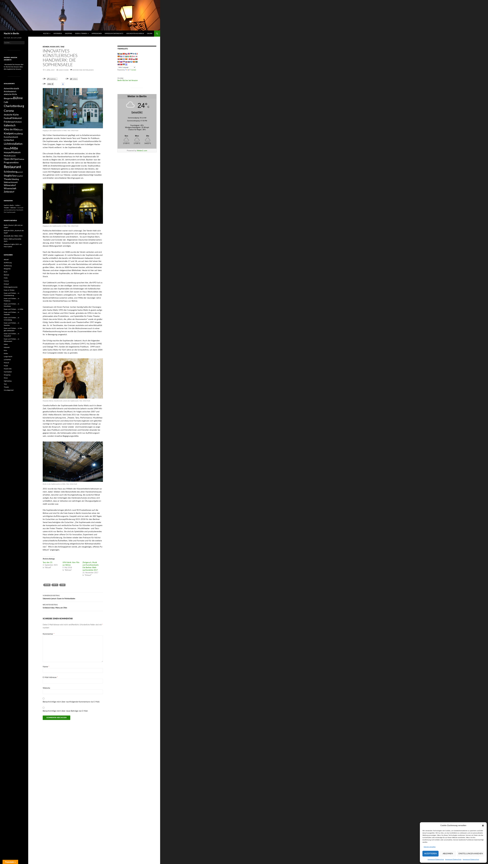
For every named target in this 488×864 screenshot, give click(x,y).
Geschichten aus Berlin (135, 33)
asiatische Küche (10, 94)
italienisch (10, 125)
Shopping (68, 33)
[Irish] (129, 56)
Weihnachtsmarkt (11, 182)
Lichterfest (9, 140)
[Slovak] (126, 62)
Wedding (15, 179)
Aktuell (6, 259)
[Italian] (131, 56)
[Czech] (126, 54)
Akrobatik (14, 89)
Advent (7, 89)
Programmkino (11, 162)
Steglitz (8, 175)
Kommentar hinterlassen (83, 70)
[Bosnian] (118, 54)
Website (46, 688)
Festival (7, 118)
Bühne (47, 585)
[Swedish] (136, 62)
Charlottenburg (14, 106)
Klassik (20, 130)
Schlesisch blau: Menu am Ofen (55, 606)
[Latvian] (118, 59)
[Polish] (134, 59)
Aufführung (8, 262)
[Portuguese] (136, 59)
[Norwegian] (131, 59)
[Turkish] (121, 64)
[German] (118, 56)
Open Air (8, 159)
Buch (5, 272)
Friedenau (9, 122)
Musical (7, 156)
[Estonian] (131, 54)
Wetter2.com (142, 151)
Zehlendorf (9, 192)
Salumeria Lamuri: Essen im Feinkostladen (59, 597)
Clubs (6, 278)
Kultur (46, 33)
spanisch (20, 172)
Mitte (55, 585)
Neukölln (13, 156)
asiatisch (13, 92)
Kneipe (8, 133)
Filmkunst (16, 118)
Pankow (21, 159)
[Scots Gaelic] (131, 62)
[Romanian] (118, 62)
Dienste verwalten (430, 847)
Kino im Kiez (11, 129)
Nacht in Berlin (11, 33)
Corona (9, 110)
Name (46, 667)
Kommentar (49, 634)
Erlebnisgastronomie (10, 287)
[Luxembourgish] (124, 59)
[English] (129, 54)
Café (6, 102)
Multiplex (7, 153)
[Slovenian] (129, 62)
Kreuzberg (17, 134)
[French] (136, 54)
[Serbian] (124, 62)
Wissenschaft (10, 189)
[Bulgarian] (121, 54)
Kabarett (7, 347)
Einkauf (6, 284)
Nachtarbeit (8, 372)
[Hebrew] (124, 56)
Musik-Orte (55, 47)
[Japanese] (134, 56)
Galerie (149, 33)
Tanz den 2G (47, 562)
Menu (7, 148)
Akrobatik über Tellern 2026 (13, 236)
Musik (6, 365)
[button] (483, 825)
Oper (15, 159)
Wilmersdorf (10, 185)
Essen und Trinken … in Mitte (13, 309)
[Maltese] (129, 59)
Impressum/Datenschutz (436, 859)
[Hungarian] (126, 56)
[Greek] (121, 56)
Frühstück (18, 122)
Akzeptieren (430, 854)
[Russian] (121, 62)
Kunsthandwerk (11, 137)
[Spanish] (134, 62)
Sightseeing (7, 381)
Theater (8, 179)
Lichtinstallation (13, 144)
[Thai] (118, 64)
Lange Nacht (8, 356)
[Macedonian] (126, 59)
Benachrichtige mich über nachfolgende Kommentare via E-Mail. (71, 702)
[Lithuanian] (121, 59)
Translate (133, 70)
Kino (5, 350)
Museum (16, 152)
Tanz (62, 47)
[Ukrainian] (124, 64)
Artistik (7, 92)
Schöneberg (10, 172)
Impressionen (97, 33)
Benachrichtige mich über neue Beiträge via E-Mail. (65, 711)
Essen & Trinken (81, 33)
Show (6, 378)
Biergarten (8, 98)
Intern (6, 344)
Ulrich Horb (63, 70)
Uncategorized (8, 390)
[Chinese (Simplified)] (124, 54)
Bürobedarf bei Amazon (13, 64)
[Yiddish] (126, 64)
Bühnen (46, 47)
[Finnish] (134, 54)
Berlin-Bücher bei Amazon (127, 80)
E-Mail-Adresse (50, 677)
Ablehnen (448, 854)
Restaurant (12, 167)
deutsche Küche (11, 115)
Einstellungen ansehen (471, 854)
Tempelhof (19, 176)
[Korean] (136, 56)
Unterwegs (57, 33)
